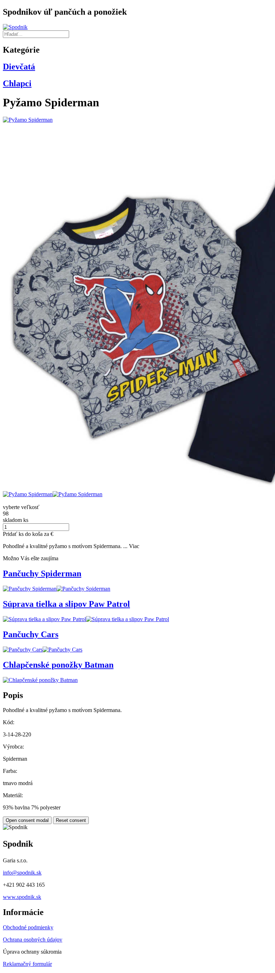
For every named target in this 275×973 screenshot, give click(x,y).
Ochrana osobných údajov (32, 939)
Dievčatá (19, 66)
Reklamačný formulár (27, 964)
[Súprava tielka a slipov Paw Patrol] (44, 619)
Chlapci (17, 83)
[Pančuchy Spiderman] (30, 589)
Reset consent (71, 820)
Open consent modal (27, 820)
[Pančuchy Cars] (23, 650)
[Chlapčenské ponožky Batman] (40, 680)
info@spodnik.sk (22, 873)
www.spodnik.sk (22, 897)
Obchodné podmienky (28, 927)
